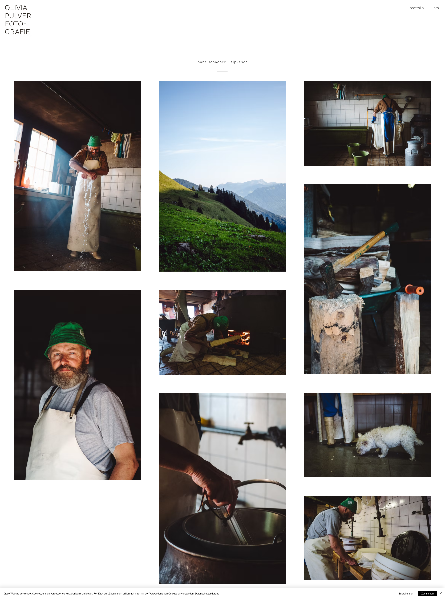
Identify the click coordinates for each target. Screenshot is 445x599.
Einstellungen (406, 593)
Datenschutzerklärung (207, 593)
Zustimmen (427, 593)
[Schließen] (441, 593)
